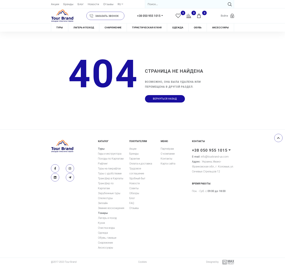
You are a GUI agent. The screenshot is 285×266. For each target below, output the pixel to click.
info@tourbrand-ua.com (210, 156)
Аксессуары (220, 27)
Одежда (177, 27)
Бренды (68, 4)
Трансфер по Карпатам (106, 186)
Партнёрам (167, 148)
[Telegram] (70, 177)
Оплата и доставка (140, 163)
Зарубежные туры (109, 193)
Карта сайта (168, 163)
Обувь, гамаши (107, 237)
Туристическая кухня (147, 27)
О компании (168, 153)
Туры (59, 27)
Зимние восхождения (111, 208)
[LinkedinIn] (55, 177)
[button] (105, 16)
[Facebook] (55, 168)
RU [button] (119, 4)
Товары (103, 213)
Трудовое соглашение (136, 171)
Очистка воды (106, 227)
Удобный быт (137, 178)
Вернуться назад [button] (165, 98)
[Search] (230, 4)
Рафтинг (103, 163)
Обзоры (134, 193)
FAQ (131, 203)
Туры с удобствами (110, 173)
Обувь (198, 27)
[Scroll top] (278, 138)
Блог (81, 4)
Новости (93, 4)
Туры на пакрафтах (109, 168)
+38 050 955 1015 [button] (148, 15)
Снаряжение (113, 27)
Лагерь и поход (83, 27)
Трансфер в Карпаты (110, 178)
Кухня (101, 222)
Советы (134, 188)
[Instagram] (70, 168)
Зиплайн (103, 203)
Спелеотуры (105, 198)
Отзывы (108, 4)
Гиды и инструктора (109, 153)
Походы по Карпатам (111, 158)
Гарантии (134, 158)
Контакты (166, 158)
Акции (55, 4)
